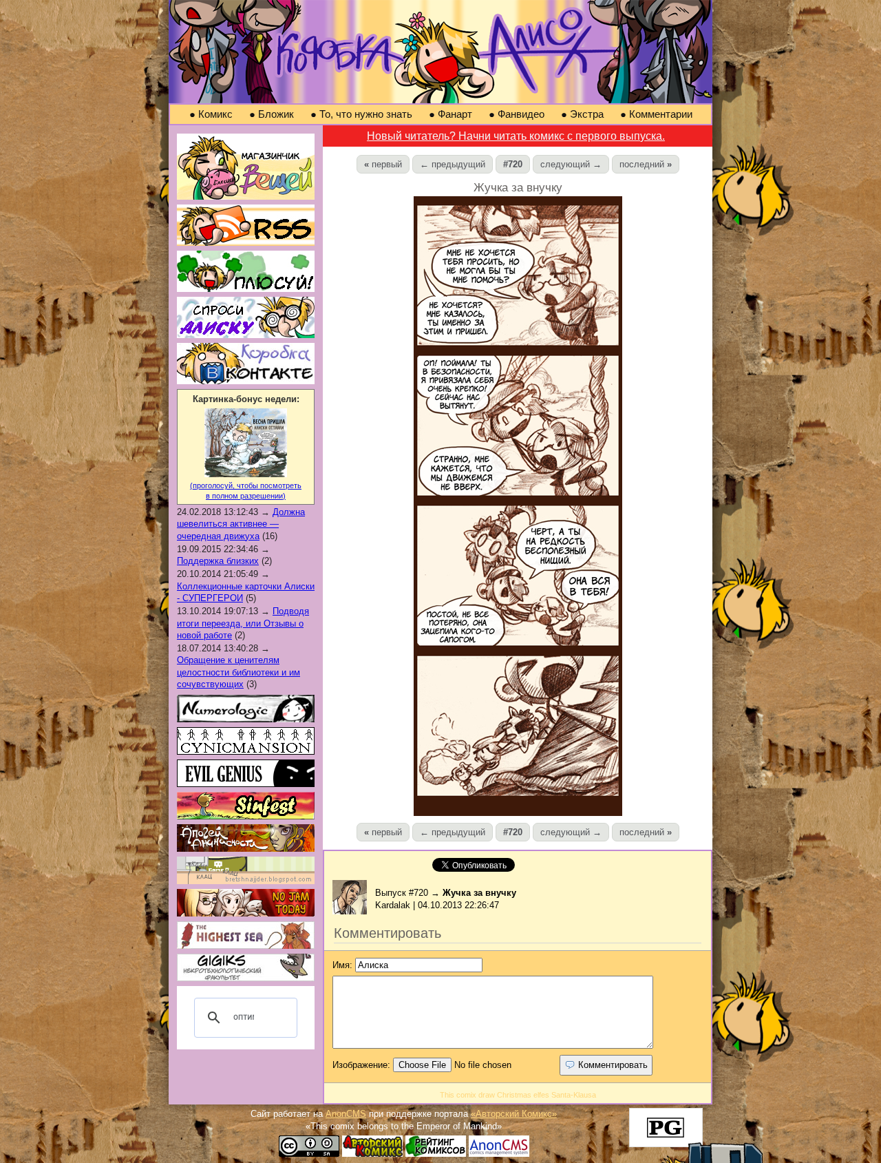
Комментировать (611, 1065)
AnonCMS (346, 1114)
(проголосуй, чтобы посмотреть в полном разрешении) (245, 490)
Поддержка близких (218, 561)
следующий (571, 164)
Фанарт (450, 114)
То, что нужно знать (361, 114)
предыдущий (452, 164)
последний (645, 164)
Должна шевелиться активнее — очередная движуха (241, 524)
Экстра (582, 114)
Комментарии (656, 114)
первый (383, 164)
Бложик (271, 114)
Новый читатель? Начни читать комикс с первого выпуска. (516, 136)
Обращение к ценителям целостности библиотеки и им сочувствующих (238, 672)
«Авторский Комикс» (514, 1114)
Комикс (211, 114)
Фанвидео (516, 114)
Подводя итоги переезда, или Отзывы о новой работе (243, 623)
